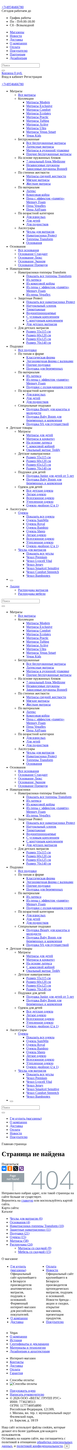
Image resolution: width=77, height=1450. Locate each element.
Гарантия (16, 1373)
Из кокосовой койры (40, 283)
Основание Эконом (31, 261)
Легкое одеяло (36, 494)
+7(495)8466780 (13, 7)
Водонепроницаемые (41, 313)
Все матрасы (27, 95)
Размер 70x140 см (38, 342)
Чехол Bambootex (38, 575)
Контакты (17, 1362)
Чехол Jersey (34, 564)
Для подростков (37, 224)
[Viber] (21, 1168)
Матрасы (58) (19, 1240)
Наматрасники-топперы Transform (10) (37, 1226)
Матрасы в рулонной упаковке (47, 150)
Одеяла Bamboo (37, 527)
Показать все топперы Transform (48, 276)
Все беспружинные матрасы (46, 143)
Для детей (33, 220)
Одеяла (23, 512)
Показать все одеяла (40, 516)
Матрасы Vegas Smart (41, 132)
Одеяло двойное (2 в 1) (42, 505)
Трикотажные (35, 309)
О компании (18, 43)
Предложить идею (23, 1390)
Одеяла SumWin (37, 520)
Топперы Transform (39, 239)
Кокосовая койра (37, 194)
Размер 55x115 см (38, 331)
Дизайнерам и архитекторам (30, 1351)
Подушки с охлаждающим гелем (49, 387)
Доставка (16, 39)
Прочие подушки (38, 365)
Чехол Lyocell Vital (39, 561)
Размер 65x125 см (38, 339)
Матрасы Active (37, 124)
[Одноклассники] (9, 1168)
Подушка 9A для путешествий (47, 424)
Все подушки (27, 350)
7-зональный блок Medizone (45, 161)
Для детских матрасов (41, 324)
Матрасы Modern (38, 102)
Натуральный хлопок (41, 305)
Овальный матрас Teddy (43, 450)
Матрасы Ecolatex (38, 113)
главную (27, 1200)
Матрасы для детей (39, 435)
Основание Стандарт (33, 254)
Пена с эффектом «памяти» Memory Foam (45, 200)
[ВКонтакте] (4, 1168)
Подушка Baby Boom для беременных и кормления (44, 418)
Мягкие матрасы (37, 180)
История (16, 1340)
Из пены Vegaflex (38, 294)
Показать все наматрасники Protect (50, 302)
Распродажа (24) (21, 1244)
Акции (15, 586)
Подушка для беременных (44, 368)
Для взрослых (36, 217)
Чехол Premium (36, 557)
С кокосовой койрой (40, 446)
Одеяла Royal (35, 524)
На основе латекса (39, 442)
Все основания (28, 250)
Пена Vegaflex (36, 206)
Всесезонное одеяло (40, 498)
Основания (34, 243)
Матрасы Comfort (38, 109)
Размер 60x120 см (38, 335)
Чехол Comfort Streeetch (42, 572)
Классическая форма (40, 357)
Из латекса (33, 279)
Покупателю (19, 50)
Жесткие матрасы (38, 183)
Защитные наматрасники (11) (30, 1229)
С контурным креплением (44, 320)
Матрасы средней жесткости (46, 176)
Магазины (17, 32)
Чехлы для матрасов (40, 231)
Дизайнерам (18, 58)
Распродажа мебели (32, 593)
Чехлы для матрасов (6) (26, 1218)
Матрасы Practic (37, 117)
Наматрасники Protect (41, 235)
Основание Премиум (33, 265)
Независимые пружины (43, 165)
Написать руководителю (27, 1394)
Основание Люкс (30, 257)
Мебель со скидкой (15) (34, 1252)
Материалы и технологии (28, 1347)
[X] (15, 1168)
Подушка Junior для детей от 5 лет (50, 476)
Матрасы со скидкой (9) (34, 1248)
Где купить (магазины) (26, 1118)
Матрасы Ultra (36, 128)
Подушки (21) (19, 1233)
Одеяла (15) (18, 1237)
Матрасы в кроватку (40, 439)
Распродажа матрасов (33, 590)
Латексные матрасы (40, 146)
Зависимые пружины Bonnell (46, 169)
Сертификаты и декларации (29, 1344)
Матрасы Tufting (37, 120)
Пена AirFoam (36, 209)
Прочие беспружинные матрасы (48, 154)
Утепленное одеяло (39, 501)
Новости (16, 36)
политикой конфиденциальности (40, 1446)
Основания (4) (20, 1222)
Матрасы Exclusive (39, 106)
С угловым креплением (42, 316)
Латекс (31, 191)
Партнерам (17, 54)
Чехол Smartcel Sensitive (42, 568)
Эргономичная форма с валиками (49, 361)
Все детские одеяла (39, 490)
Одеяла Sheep (35, 531)
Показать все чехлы (40, 553)
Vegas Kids (33, 135)
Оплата (15, 47)
